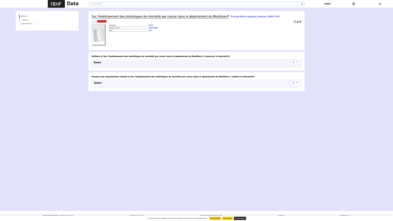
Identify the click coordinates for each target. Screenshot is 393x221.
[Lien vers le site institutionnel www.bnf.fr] (56, 4)
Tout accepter (215, 218)
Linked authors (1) (26, 24)
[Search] (302, 4)
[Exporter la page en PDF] (295, 22)
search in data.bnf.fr (96, 4)
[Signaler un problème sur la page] (228, 16)
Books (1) (25, 20)
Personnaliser (240, 218)
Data (73, 4)
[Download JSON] (300, 22)
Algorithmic (102, 21)
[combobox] (196, 4)
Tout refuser (227, 218)
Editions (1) (24, 16)
